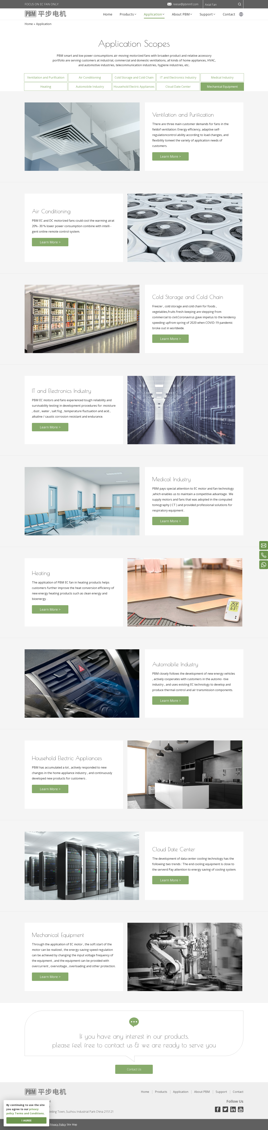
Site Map (72, 1124)
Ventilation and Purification (45, 77)
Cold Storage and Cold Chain (134, 77)
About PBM (202, 1092)
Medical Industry (222, 77)
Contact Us (134, 1069)
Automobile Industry (90, 87)
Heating (45, 87)
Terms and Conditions (29, 1113)
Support (221, 1092)
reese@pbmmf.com (185, 4)
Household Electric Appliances (134, 87)
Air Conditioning (90, 77)
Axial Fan (211, 5)
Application (180, 1092)
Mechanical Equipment (222, 87)
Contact (238, 1092)
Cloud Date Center (178, 87)
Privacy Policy (58, 1124)
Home (145, 1092)
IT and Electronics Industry (178, 77)
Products (161, 1092)
